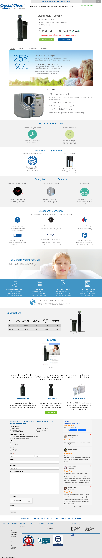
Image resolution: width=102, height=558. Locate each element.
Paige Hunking (72, 487)
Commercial (15, 444)
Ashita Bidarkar (72, 466)
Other (38, 431)
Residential (14, 443)
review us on (81, 429)
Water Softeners (14, 525)
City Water (14, 449)
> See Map (73, 530)
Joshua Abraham (72, 449)
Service (43, 6)
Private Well (14, 451)
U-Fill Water (13, 536)
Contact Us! (13, 512)
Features (12, 48)
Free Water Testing (16, 430)
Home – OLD (5, 523)
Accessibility (49, 526)
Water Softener (15, 428)
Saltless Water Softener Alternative (14, 528)
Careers (48, 525)
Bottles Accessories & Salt (14, 539)
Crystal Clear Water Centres (72, 423)
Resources (44, 48)
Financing (54, 6)
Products (37, 6)
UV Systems (13, 545)
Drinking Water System (42, 428)
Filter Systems (14, 532)
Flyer (48, 6)
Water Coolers (14, 534)
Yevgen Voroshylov (73, 435)
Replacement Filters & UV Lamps (14, 543)
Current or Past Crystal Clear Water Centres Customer (25, 436)
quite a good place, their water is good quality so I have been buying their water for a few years (77, 442)
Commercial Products (13, 548)
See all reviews (72, 429)
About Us (61, 6)
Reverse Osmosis (15, 530)
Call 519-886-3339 (87, 6)
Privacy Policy (50, 528)
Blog (66, 6)
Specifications (32, 48)
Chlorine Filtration (41, 430)
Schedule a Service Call (22, 526)
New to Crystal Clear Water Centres (20, 438)
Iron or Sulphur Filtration (18, 431)
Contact (71, 6)
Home (31, 6)
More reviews (77, 506)
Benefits (21, 48)
